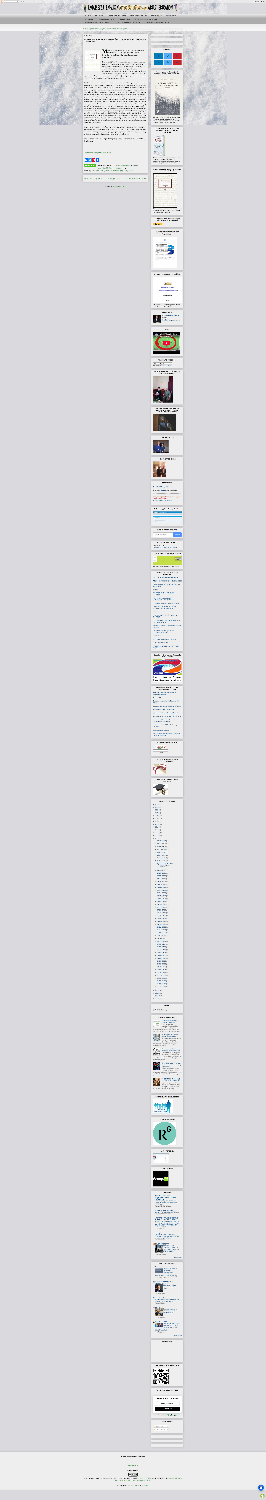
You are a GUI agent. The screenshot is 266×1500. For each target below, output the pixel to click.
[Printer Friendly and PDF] (90, 166)
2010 (157, 999)
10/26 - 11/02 (161, 870)
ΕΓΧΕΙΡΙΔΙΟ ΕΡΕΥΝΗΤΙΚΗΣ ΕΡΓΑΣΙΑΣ (129, 23)
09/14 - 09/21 (161, 887)
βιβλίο (92, 171)
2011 (157, 996)
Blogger (145, 1485)
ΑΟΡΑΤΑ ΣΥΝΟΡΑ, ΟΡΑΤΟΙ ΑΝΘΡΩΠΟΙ (98, 23)
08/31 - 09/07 (161, 893)
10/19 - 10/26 (161, 873)
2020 (157, 821)
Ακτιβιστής (159, 1307)
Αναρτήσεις (159, 1426)
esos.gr (157, 1233)
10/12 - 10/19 (161, 876)
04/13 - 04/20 (161, 947)
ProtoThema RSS (161, 1322)
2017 (157, 830)
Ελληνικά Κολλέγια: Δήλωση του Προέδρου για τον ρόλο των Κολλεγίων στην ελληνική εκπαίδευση (167, 1236)
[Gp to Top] (262, 1498)
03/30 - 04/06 (161, 952)
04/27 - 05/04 (161, 941)
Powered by (162, 1415)
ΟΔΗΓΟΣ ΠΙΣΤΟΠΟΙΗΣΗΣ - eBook (157, 23)
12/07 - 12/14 (161, 849)
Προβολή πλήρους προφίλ (171, 320)
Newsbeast (159, 1267)
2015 (157, 835)
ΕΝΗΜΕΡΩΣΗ (89, 19)
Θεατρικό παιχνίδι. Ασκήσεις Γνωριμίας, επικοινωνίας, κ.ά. (171, 1050)
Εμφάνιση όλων (178, 1257)
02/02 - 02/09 (161, 975)
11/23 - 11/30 (161, 855)
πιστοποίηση (118, 171)
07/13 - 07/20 (161, 910)
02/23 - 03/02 (161, 967)
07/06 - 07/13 (161, 913)
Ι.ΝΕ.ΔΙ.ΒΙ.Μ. (157, 636)
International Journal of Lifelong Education (167, 716)
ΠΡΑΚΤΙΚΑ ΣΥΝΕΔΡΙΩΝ (160, 642)
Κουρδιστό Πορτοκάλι (163, 1298)
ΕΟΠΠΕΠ (108, 171)
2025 (157, 807)
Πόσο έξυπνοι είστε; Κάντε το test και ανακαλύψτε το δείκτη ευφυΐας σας (171, 1064)
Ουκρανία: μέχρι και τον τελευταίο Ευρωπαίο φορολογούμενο (170, 1310)
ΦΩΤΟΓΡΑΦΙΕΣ (171, 15)
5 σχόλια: (118, 168)
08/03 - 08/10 (161, 904)
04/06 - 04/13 (161, 950)
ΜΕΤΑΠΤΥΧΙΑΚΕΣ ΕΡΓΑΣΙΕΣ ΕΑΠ (145, 19)
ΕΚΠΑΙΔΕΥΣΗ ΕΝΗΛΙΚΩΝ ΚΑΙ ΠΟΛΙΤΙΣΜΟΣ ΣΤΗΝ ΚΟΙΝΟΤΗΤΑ (164, 599)
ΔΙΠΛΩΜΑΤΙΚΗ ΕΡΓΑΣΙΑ (138, 15)
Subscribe (167, 1409)
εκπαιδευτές (99, 171)
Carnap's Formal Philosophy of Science (167, 1212)
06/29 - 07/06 (161, 916)
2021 (157, 818)
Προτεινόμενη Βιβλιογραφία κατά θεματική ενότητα (170, 1035)
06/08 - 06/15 (161, 924)
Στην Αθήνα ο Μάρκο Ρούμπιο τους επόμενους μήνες (170, 1287)
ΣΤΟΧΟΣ (88, 15)
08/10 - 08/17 (161, 901)
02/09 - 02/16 (161, 972)
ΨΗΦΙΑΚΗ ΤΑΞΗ (124, 19)
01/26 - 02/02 (161, 978)
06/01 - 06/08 (161, 927)
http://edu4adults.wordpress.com (162, 500)
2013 (157, 990)
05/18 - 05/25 (161, 932)
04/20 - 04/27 (161, 944)
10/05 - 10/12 (161, 879)
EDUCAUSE (157, 697)
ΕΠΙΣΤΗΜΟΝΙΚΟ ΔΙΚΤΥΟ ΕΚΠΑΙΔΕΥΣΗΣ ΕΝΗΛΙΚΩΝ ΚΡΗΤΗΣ (166, 621)
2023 (157, 813)
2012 (157, 993)
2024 (157, 810)
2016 (157, 833)
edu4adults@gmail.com (162, 486)
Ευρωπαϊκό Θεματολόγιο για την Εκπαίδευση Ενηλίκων (163, 631)
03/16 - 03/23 (161, 958)
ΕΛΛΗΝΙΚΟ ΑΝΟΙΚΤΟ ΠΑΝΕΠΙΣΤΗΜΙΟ (166, 603)
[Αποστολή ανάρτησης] (124, 168)
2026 (157, 804)
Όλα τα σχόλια (160, 1429)
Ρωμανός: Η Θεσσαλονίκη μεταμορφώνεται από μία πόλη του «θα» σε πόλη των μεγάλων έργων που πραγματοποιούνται (167, 1327)
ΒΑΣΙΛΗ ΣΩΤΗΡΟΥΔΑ (146, 1478)
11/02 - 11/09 (161, 861)
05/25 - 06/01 (161, 930)
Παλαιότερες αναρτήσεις (135, 178)
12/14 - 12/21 (161, 846)
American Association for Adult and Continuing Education (164, 693)
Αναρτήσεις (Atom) (120, 186)
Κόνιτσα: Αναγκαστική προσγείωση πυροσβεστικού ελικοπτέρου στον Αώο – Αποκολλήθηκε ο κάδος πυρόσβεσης (166, 1272)
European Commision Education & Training (167, 706)
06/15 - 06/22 (161, 921)
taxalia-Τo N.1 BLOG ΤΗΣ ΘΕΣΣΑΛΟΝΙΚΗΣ (164, 1282)
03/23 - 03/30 (161, 955)
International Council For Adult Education (166, 713)
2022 (157, 815)
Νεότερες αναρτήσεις (93, 178)
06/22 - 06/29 (161, 918)
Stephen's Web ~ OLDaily (164, 1210)
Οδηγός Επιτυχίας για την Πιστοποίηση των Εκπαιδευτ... (165, 865)
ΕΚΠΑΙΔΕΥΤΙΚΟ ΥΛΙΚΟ (106, 19)
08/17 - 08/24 (161, 898)
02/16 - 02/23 (161, 969)
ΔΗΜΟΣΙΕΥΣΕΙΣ (156, 15)
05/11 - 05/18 (161, 935)
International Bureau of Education (164, 709)
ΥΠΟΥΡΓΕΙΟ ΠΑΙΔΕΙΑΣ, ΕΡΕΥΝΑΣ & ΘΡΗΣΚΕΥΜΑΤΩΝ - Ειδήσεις (166, 1218)
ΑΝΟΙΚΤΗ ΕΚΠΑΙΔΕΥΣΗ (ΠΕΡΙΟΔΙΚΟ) (165, 577)
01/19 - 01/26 (161, 981)
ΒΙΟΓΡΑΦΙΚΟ (99, 15)
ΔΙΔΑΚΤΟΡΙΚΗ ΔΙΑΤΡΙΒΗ (117, 15)
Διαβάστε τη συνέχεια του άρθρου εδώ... (98, 153)
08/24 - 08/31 (161, 896)
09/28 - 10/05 (161, 881)
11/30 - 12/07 (161, 852)
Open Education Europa (161, 730)
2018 (157, 827)
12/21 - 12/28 (161, 843)
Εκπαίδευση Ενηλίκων (172, 315)
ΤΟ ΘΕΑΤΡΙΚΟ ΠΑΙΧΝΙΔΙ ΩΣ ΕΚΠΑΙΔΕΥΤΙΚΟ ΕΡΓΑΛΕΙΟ (171, 1080)
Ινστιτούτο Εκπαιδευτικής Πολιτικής (164, 639)
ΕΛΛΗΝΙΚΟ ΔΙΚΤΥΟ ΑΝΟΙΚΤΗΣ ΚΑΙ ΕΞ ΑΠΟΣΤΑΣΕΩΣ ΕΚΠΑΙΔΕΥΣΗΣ (166, 607)
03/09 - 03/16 (161, 961)
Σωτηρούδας (128, 171)
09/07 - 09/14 (161, 890)
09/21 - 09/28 (161, 884)
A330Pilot (134, 1485)
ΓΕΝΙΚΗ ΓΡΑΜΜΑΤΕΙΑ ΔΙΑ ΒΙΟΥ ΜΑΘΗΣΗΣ (167, 581)
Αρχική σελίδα (114, 178)
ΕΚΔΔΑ (155, 589)
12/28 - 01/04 (161, 841)
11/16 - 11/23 (161, 858)
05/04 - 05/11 (161, 938)
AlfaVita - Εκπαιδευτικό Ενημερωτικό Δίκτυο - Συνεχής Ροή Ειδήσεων (166, 1197)
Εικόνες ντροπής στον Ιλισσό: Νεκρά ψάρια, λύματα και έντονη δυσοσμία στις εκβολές (166, 1202)
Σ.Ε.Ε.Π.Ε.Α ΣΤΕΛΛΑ (162, 1244)
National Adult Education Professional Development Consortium (165, 720)
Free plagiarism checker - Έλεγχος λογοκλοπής (170, 1021)
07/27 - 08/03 (161, 907)
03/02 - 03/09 (161, 964)
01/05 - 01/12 (161, 986)
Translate (168, 365)
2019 (157, 824)
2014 (157, 838)
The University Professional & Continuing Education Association (166, 734)
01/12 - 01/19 (161, 984)
